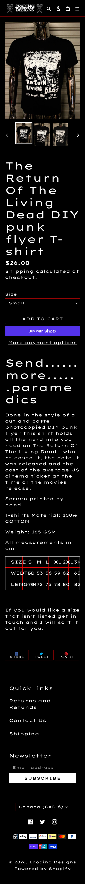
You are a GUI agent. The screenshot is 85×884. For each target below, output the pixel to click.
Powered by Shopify (42, 868)
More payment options (42, 342)
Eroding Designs (52, 862)
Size (11, 294)
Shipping (19, 271)
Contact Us (27, 720)
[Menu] (77, 8)
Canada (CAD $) (41, 807)
